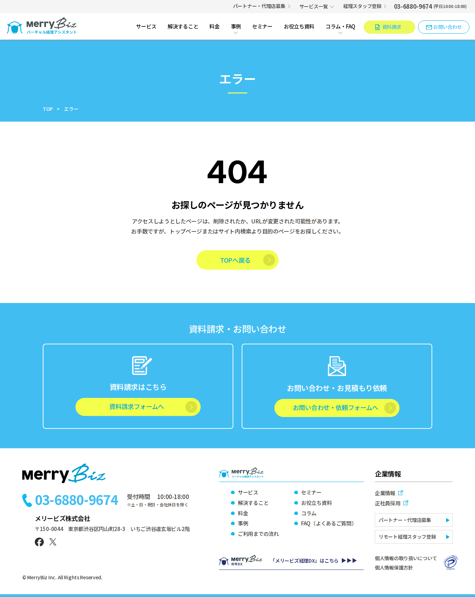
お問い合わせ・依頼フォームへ (335, 407)
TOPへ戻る (235, 259)
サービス (146, 26)
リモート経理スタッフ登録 (407, 536)
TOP (48, 108)
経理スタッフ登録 (362, 5)
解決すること (183, 26)
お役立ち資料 (299, 26)
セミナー (262, 26)
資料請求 (391, 26)
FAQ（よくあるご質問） (328, 523)
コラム (308, 513)
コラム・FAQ (340, 26)
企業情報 (385, 493)
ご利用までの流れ (258, 533)
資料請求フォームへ (136, 406)
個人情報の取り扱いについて (406, 558)
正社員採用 (388, 503)
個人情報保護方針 (394, 567)
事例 (236, 26)
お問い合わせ (447, 26)
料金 (214, 26)
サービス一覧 (313, 6)
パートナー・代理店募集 (259, 5)
